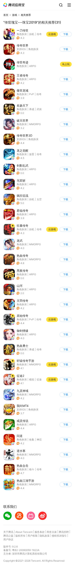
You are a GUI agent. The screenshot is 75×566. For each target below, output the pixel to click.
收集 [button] (31, 439)
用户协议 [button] (8, 539)
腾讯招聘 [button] (64, 531)
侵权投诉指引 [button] (59, 535)
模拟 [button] (31, 379)
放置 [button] (31, 154)
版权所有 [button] (20, 535)
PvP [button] (31, 94)
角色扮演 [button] (22, 34)
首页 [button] (5, 14)
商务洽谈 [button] (52, 531)
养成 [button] (31, 109)
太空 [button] (39, 199)
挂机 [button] (31, 34)
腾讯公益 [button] (8, 535)
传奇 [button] (39, 34)
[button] (14, 5)
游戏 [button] (14, 14)
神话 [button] (39, 439)
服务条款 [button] (40, 531)
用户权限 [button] (33, 535)
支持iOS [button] (21, 49)
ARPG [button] (32, 79)
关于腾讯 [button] (8, 531)
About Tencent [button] (23, 531)
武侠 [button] (39, 109)
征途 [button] (39, 379)
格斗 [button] (31, 469)
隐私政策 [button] (45, 535)
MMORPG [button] (35, 124)
